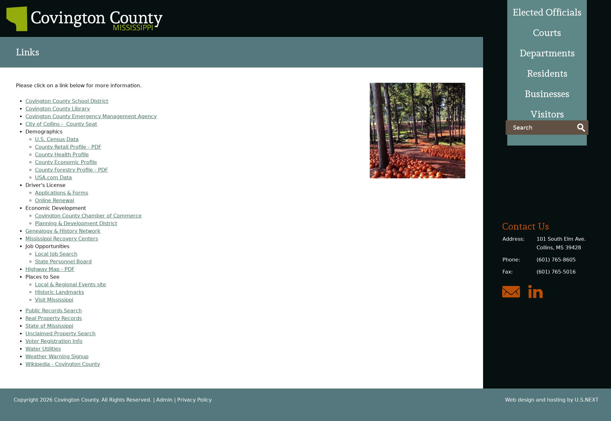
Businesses (547, 93)
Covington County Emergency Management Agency (91, 116)
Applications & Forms (61, 193)
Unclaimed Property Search (60, 334)
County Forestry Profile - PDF (71, 170)
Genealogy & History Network (62, 231)
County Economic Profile (66, 162)
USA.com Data (53, 178)
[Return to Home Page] (84, 29)
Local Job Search (56, 254)
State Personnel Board (63, 262)
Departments (547, 53)
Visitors (547, 114)
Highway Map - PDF (49, 269)
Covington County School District (66, 101)
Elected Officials (547, 12)
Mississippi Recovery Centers (61, 239)
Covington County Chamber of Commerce (88, 216)
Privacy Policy (194, 400)
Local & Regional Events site (70, 285)
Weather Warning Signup (56, 356)
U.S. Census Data (57, 139)
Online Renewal (54, 200)
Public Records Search (53, 311)
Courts (547, 32)
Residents (547, 73)
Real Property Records (53, 318)
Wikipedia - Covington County (62, 364)
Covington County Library (57, 109)
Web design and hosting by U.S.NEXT (552, 400)
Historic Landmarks (59, 292)
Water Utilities (43, 349)
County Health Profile (62, 155)
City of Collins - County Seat (61, 124)
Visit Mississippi (54, 300)
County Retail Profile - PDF (68, 147)
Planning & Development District (76, 223)
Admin (164, 400)
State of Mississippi (49, 326)
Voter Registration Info (53, 341)
